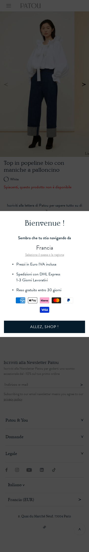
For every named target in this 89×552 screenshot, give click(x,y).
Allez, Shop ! (44, 327)
